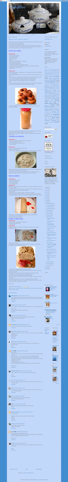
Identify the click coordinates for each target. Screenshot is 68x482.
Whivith (12, 350)
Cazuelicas (55, 376)
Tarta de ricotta (49, 242)
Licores (46, 94)
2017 (47, 190)
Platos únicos (49, 103)
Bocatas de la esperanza (54, 75)
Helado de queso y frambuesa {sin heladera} (53, 288)
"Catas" (46, 69)
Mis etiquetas (18, 34)
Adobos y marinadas (52, 71)
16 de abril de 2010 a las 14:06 (19, 315)
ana (12, 380)
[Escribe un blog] (24, 286)
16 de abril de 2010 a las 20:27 (25, 370)
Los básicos (50, 94)
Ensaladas (49, 87)
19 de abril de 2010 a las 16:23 (20, 443)
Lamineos (47, 92)
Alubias (58, 72)
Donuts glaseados (50, 230)
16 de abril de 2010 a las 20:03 (22, 350)
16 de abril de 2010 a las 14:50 (23, 324)
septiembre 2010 (50, 208)
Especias (54, 87)
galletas (53, 88)
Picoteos (10, 289)
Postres (13, 289)
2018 (47, 188)
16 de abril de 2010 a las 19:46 (20, 341)
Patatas (55, 98)
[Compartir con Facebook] (26, 286)
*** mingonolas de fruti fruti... (51, 286)
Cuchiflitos (17, 6)
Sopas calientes (55, 116)
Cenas (14, 288)
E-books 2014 (33, 34)
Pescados (40, 288)
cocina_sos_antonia (50, 294)
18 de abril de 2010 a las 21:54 (22, 431)
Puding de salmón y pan (51, 232)
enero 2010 (49, 265)
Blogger (46, 479)
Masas (55, 94)
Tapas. (46, 119)
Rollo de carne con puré (51, 255)
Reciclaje (54, 111)
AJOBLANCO (55, 330)
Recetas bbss (52, 110)
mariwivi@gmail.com (48, 39)
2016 (47, 192)
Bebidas (52, 73)
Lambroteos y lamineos (31, 288)
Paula (12, 304)
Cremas (21, 288)
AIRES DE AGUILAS (15, 370)
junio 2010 (49, 213)
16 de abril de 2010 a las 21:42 (19, 380)
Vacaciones (46, 122)
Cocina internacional (49, 82)
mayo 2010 (49, 215)
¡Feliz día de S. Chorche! (51, 226)
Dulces (25, 288)
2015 (47, 193)
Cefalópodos (50, 78)
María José (13, 331)
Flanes (49, 88)
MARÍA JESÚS (14, 295)
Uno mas (51, 318)
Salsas (17, 289)
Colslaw (48, 259)
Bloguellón (46, 75)
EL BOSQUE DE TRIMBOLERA (49, 317)
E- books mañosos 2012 (25, 34)
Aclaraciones (47, 70)
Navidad (49, 97)
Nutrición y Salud (55, 97)
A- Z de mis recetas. (53, 69)
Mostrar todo (57, 383)
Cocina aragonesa (50, 81)
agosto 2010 (49, 210)
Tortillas (56, 119)
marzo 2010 (49, 261)
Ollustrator (35, 479)
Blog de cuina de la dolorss (55, 356)
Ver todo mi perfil (48, 46)
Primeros (47, 106)
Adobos (46, 71)
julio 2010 (49, 211)
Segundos (56, 114)
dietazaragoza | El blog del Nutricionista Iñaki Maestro (51, 310)
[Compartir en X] (25, 286)
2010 (47, 202)
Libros (57, 93)
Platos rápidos (52, 101)
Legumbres (52, 93)
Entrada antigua (39, 469)
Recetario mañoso (49, 109)
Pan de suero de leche (51, 240)
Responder (13, 301)
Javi (17, 171)
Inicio (27, 469)
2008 (47, 268)
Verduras (56, 122)
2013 (47, 197)
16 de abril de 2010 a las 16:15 (22, 331)
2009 (47, 267)
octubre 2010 (49, 206)
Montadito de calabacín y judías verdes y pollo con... (51, 235)
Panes (37, 288)
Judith (12, 443)
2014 (47, 195)
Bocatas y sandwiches (49, 76)
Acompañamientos (53, 70)
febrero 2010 (49, 263)
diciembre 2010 (50, 203)
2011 (47, 200)
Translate (46, 163)
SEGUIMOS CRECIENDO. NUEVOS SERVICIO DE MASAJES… (51, 312)
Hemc (57, 88)
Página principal (12, 34)
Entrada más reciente (14, 469)
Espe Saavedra (14, 324)
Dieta (52, 86)
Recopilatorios (47, 113)
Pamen (12, 341)
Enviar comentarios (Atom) (28, 472)
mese (12, 315)
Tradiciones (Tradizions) (50, 120)
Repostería (57, 113)
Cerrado (46, 79)
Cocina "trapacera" (53, 79)
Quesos (50, 108)
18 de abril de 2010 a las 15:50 (19, 423)
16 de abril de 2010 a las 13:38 (20, 304)
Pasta (50, 98)
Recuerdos (52, 113)
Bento (57, 73)
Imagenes (54, 89)
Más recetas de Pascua (51, 249)
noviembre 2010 (50, 205)
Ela (12, 423)
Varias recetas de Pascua (51, 250)
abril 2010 (49, 216)
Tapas (53, 118)
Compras (56, 82)
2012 (47, 198)
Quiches (56, 108)
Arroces (47, 73)
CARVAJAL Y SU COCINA (55, 367)
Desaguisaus (55, 84)
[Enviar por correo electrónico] (23, 286)
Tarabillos (50, 119)
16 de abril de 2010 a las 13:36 (23, 295)
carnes (57, 76)
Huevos (46, 89)
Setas (49, 116)
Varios (51, 122)
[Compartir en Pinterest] (27, 286)
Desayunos (47, 86)
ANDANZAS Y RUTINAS (55, 346)
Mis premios (53, 96)
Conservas (18, 288)
